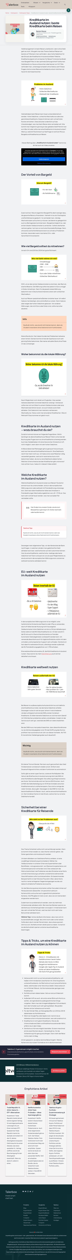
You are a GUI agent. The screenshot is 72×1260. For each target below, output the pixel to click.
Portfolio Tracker (43, 1220)
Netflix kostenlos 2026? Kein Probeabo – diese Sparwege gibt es (36, 1098)
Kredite (25, 1215)
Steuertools (26, 1222)
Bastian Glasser (41, 31)
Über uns (56, 1208)
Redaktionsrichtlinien (41, 36)
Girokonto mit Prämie (45, 1225)
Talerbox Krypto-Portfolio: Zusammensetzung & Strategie (57, 1098)
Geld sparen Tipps (24, 13)
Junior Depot (42, 1218)
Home (7, 13)
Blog (24, 1208)
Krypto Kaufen (27, 1210)
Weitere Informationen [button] (43, 163)
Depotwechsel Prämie (29, 1225)
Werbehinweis (52, 36)
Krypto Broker (27, 1213)
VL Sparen (26, 1218)
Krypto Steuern (27, 1220)
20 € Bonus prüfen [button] (59, 1070)
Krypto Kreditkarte (44, 1213)
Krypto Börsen (43, 1208)
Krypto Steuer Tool (44, 1210)
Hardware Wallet (43, 1215)
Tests (22, 6)
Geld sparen (14, 13)
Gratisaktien (25, 2)
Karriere (56, 1215)
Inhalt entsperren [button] (44, 159)
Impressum (57, 1210)
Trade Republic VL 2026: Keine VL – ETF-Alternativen (15, 1097)
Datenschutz (57, 1213)
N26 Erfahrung (47, 654)
